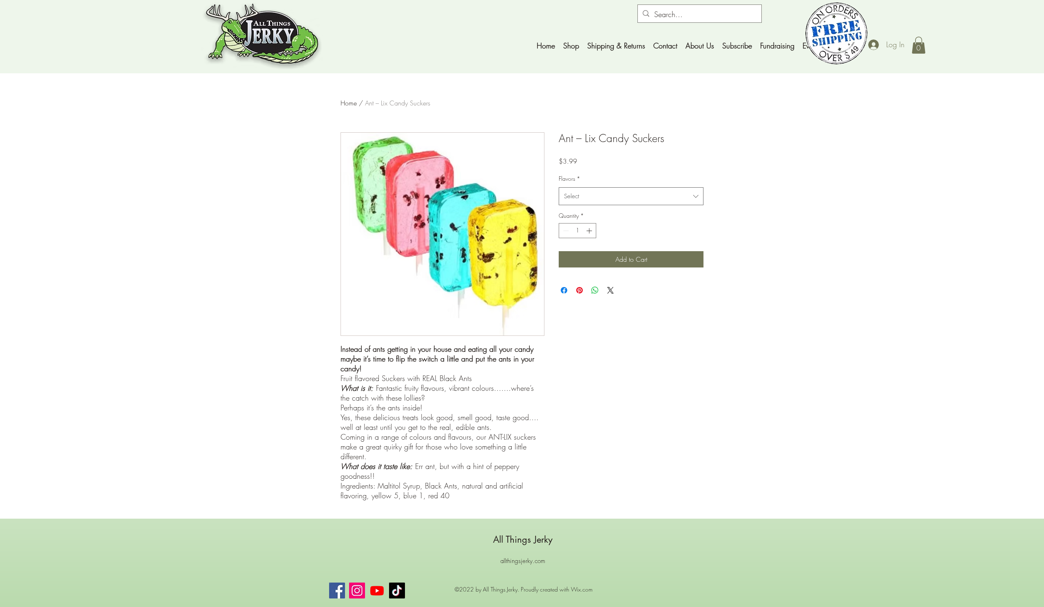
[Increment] (590, 231)
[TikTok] (397, 590)
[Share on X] (610, 290)
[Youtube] (377, 590)
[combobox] (631, 196)
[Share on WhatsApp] (595, 290)
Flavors (569, 178)
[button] (918, 45)
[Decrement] (565, 231)
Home (349, 103)
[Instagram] (357, 590)
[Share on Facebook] (564, 290)
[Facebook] (337, 590)
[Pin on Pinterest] (579, 290)
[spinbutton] (577, 231)
